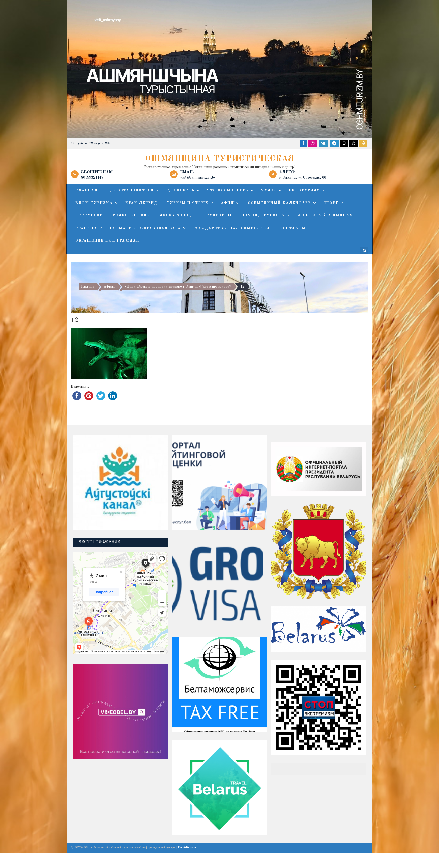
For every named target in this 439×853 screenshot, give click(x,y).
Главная (86, 190)
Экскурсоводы (178, 215)
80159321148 (92, 177)
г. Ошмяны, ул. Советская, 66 (302, 177)
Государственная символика (231, 228)
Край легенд (141, 203)
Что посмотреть (227, 190)
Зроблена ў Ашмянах (325, 215)
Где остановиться (130, 190)
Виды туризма (94, 203)
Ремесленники (131, 215)
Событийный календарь (279, 203)
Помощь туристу (263, 215)
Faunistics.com (187, 847)
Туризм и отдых (187, 203)
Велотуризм (304, 190)
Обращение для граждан (107, 240)
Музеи (268, 190)
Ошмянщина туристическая (219, 159)
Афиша (230, 203)
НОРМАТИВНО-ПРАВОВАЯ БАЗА (145, 228)
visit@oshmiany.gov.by (198, 177)
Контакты (292, 228)
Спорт (330, 203)
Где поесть (180, 190)
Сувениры (219, 215)
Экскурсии (89, 215)
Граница (86, 228)
